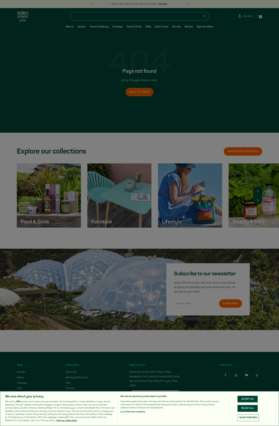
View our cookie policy (66, 420)
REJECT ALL (247, 408)
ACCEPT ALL (247, 399)
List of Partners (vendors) (132, 411)
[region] (139, 408)
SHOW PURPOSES (248, 417)
